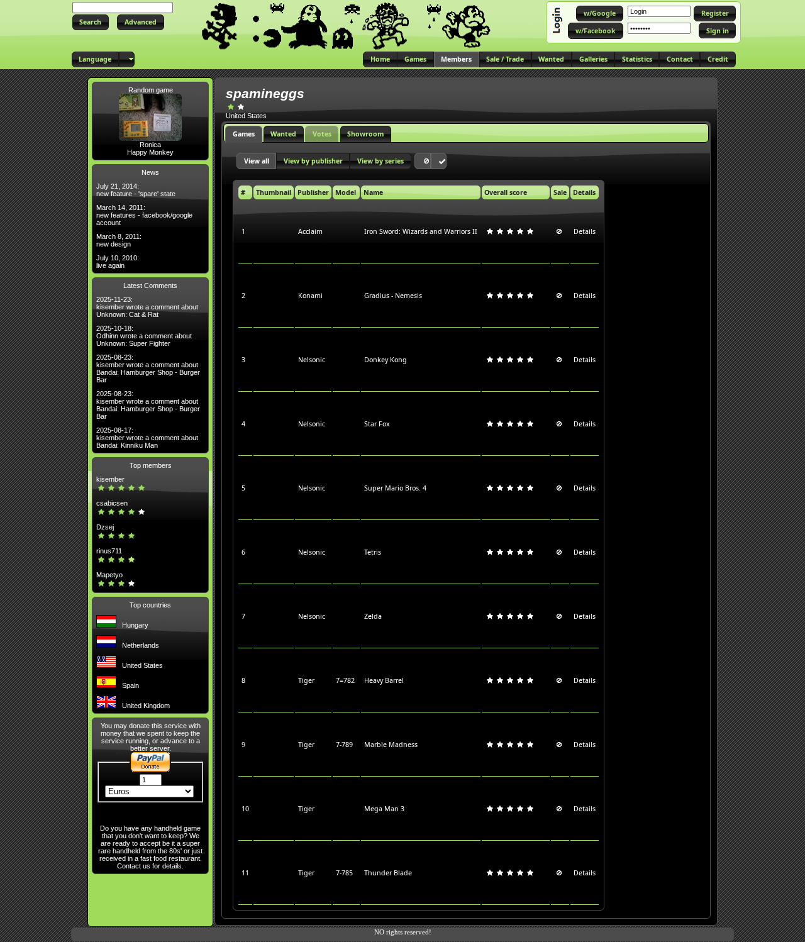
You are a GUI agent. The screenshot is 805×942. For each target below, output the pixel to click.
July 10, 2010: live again (117, 261)
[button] (90, 22)
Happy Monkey (150, 152)
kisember (110, 479)
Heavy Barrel (384, 680)
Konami (310, 295)
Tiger (306, 680)
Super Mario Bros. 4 (395, 488)
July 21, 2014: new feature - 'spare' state (135, 189)
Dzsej (105, 527)
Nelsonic (311, 359)
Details (585, 231)
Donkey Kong (385, 359)
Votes (322, 134)
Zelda (373, 616)
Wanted (283, 134)
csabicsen (112, 503)
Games (244, 134)
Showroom (365, 134)
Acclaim (310, 231)
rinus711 (109, 551)
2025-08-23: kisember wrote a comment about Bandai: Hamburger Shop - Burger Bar (148, 368)
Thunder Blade (388, 872)
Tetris (372, 552)
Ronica (150, 144)
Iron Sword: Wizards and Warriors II (420, 231)
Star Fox (377, 423)
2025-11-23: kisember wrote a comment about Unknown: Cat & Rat (147, 307)
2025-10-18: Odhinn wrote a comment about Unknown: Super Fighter (144, 335)
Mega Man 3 (384, 808)
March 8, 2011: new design (119, 240)
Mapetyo (109, 575)
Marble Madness (391, 744)
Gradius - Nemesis (393, 295)
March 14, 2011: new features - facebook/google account (144, 215)
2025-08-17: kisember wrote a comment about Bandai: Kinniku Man (147, 437)
